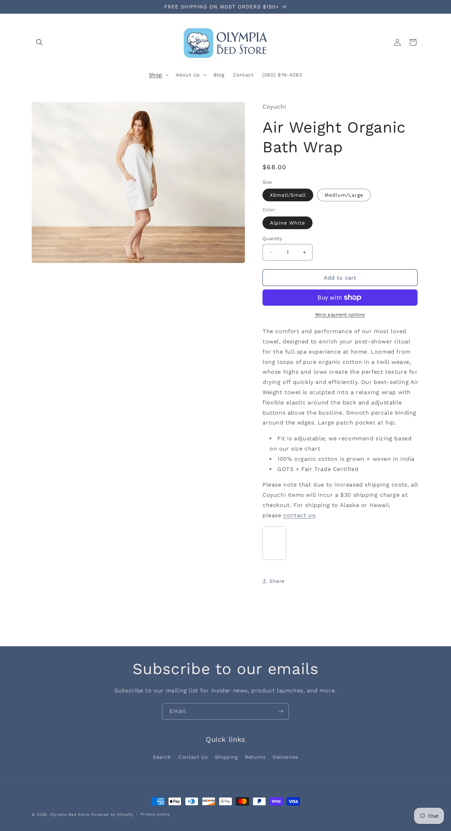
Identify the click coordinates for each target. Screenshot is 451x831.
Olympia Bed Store (69, 814)
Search (162, 757)
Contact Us (193, 757)
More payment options (340, 314)
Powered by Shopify (112, 814)
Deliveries (285, 757)
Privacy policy (155, 814)
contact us (299, 515)
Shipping (226, 757)
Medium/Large (344, 195)
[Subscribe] (281, 711)
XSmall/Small (288, 195)
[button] (39, 42)
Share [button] (277, 581)
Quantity (272, 238)
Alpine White (287, 223)
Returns (255, 757)
